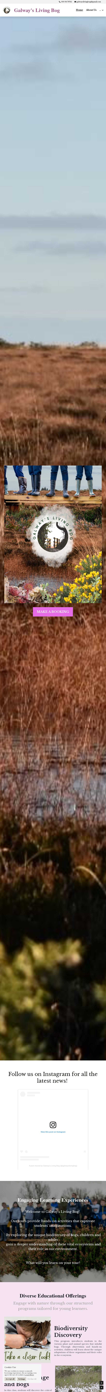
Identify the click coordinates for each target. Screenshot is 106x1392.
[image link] (7, 10)
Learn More (29, 1375)
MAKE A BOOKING (53, 612)
